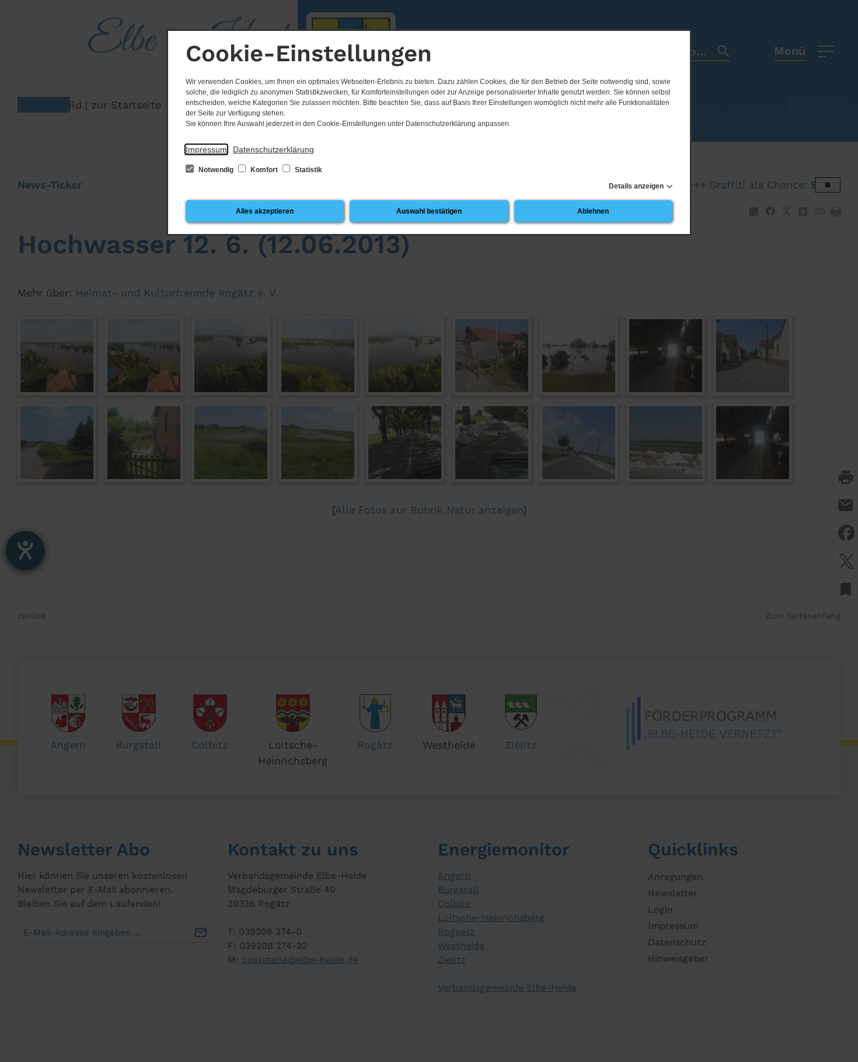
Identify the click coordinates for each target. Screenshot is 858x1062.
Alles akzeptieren (265, 211)
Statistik (307, 170)
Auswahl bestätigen (429, 211)
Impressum (206, 149)
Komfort (264, 170)
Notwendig (216, 170)
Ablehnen (593, 211)
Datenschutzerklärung (273, 149)
